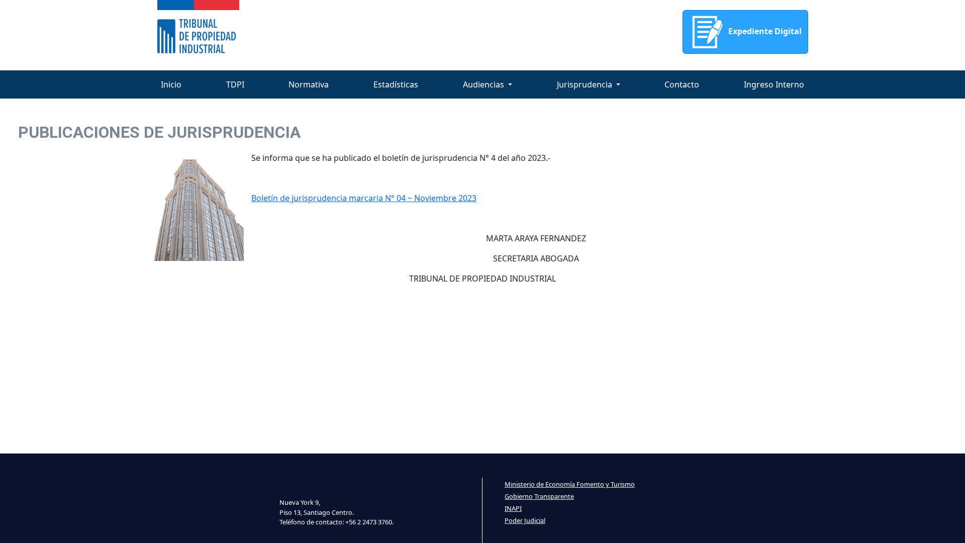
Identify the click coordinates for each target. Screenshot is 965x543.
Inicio (171, 84)
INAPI (513, 508)
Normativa (308, 84)
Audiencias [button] (484, 84)
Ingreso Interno (774, 84)
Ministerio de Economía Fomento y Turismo (570, 484)
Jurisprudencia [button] (585, 84)
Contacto (681, 84)
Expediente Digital (764, 31)
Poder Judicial (525, 520)
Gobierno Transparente (539, 496)
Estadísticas (395, 84)
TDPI (235, 84)
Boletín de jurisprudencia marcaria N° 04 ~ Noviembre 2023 (363, 198)
